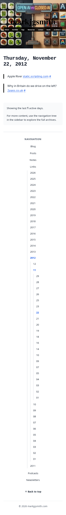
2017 (33, 227)
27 (37, 288)
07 (37, 367)
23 (37, 306)
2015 (33, 239)
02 (37, 391)
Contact (40, 30)
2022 (33, 197)
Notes (33, 160)
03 (37, 385)
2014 (33, 245)
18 (37, 336)
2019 (33, 215)
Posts (33, 153)
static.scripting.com (36, 76)
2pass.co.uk (15, 90)
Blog (33, 146)
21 (37, 318)
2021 (33, 203)
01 (37, 397)
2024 (33, 184)
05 (37, 373)
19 (37, 330)
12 (34, 263)
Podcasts (33, 473)
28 (37, 282)
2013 (33, 251)
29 (37, 276)
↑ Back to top (33, 491)
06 (34, 428)
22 (37, 312)
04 (37, 379)
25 (37, 300)
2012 (33, 257)
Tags (22, 30)
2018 (33, 221)
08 (34, 416)
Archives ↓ (57, 30)
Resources (31, 30)
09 (37, 361)
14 (37, 349)
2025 (33, 178)
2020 (33, 209)
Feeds (48, 30)
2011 (33, 465)
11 (34, 270)
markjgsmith (33, 21)
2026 (33, 172)
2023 (33, 190)
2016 (33, 233)
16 (37, 342)
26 (37, 294)
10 (37, 355)
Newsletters (33, 480)
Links (33, 166)
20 (37, 324)
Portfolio (15, 30)
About (7, 30)
